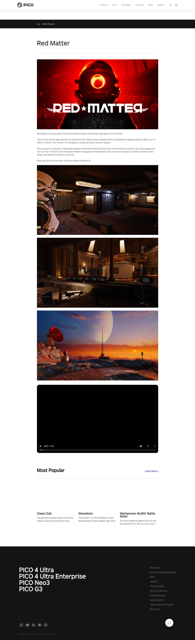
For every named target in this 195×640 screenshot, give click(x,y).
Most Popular (48, 24)
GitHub (153, 581)
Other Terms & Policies (161, 604)
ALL (39, 24)
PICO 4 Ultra (36, 570)
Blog (151, 5)
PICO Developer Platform (163, 572)
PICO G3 (31, 589)
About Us (155, 609)
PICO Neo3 (34, 582)
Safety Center (157, 600)
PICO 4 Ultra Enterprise (52, 576)
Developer (126, 5)
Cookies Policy (157, 595)
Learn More (151, 471)
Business (140, 5)
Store (114, 5)
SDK (152, 576)
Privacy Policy (157, 586)
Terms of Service (158, 590)
